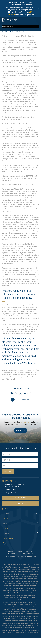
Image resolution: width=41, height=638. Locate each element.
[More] (29, 393)
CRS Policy (20, 503)
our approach (25, 422)
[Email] (24, 393)
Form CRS (28, 597)
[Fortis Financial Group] (11, 20)
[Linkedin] (20, 393)
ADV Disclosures (20, 498)
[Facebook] (12, 393)
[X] (16, 393)
